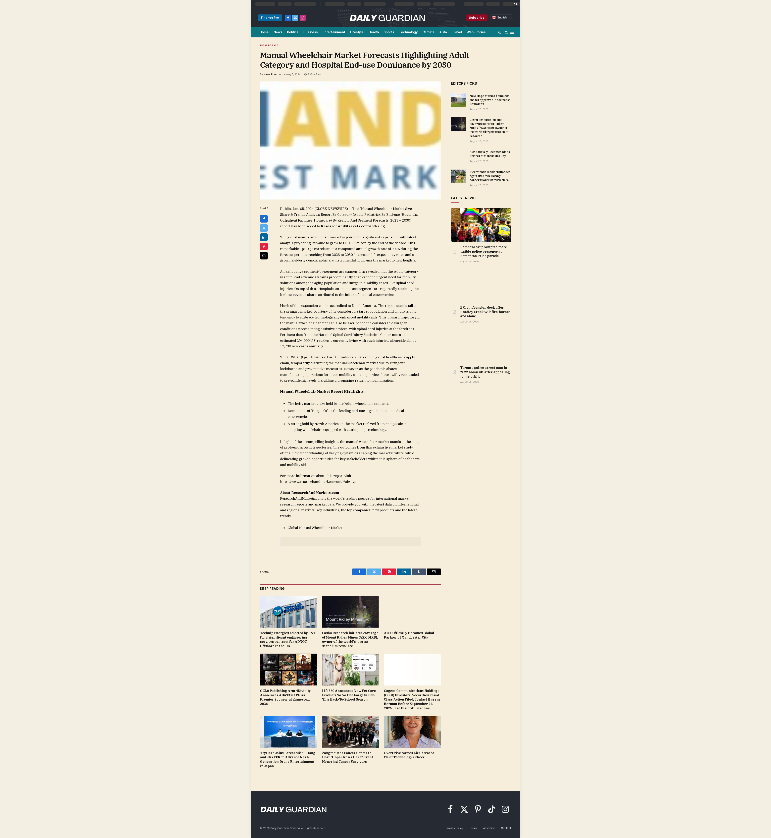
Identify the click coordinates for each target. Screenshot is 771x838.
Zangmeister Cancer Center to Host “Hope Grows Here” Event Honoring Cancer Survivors (347, 757)
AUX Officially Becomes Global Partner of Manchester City (409, 635)
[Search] (506, 32)
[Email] (264, 255)
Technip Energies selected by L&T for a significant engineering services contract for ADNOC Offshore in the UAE (287, 639)
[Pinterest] (264, 246)
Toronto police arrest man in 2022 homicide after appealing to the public (485, 372)
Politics (293, 32)
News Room (271, 74)
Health (373, 32)
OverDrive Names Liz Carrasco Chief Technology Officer (409, 755)
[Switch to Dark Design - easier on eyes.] (499, 32)
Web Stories (476, 32)
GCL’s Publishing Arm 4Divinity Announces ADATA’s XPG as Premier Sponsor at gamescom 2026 (285, 697)
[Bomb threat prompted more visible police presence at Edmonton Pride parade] (481, 225)
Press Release (269, 45)
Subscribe (476, 17)
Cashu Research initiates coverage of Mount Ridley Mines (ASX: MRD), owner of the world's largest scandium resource (350, 639)
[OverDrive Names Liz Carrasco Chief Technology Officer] (412, 732)
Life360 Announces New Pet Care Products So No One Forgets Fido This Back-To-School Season (349, 695)
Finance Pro (270, 17)
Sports (389, 32)
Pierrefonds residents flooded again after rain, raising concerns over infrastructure (490, 176)
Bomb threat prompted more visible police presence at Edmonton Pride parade (483, 251)
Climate (428, 32)
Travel (457, 32)
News (277, 32)
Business (310, 32)
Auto (443, 32)
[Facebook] (264, 219)
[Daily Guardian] (387, 17)
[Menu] (512, 32)
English (502, 17)
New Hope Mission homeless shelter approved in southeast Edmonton (490, 100)
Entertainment (334, 32)
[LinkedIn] (264, 237)
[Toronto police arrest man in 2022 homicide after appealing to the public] (481, 345)
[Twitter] (264, 228)
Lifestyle (357, 32)
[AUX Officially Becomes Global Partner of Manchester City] (412, 612)
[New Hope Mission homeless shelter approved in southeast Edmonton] (458, 100)
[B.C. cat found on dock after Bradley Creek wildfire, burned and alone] (481, 285)
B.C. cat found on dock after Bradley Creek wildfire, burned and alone (485, 311)
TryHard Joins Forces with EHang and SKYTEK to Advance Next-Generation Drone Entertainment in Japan (287, 759)
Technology (408, 32)
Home (264, 32)
